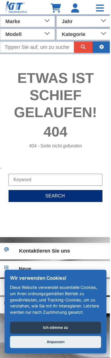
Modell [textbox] (13, 34)
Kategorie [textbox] (73, 34)
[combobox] (27, 20)
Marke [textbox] (12, 21)
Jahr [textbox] (67, 21)
